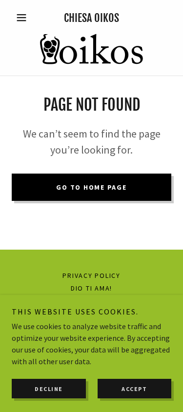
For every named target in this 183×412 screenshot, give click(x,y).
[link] (91, 49)
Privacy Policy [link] (91, 275)
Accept (134, 388)
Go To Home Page (91, 187)
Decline (49, 388)
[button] (24, 17)
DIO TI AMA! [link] (91, 288)
